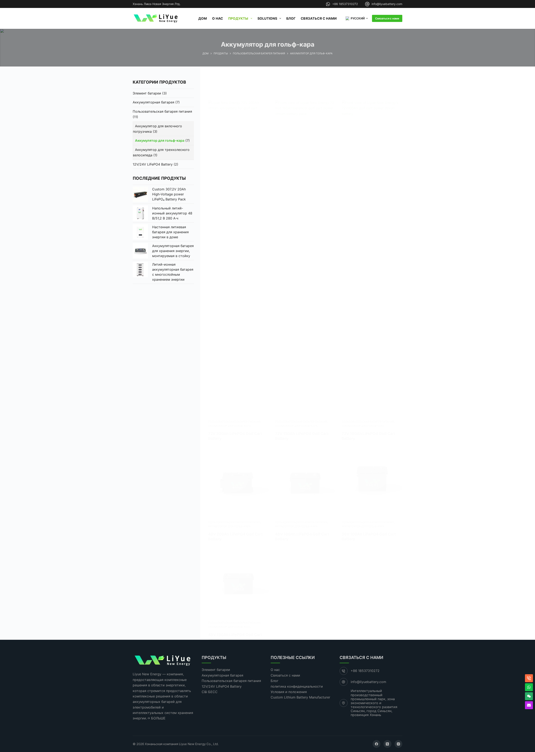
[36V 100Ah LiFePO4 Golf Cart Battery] (372, 483)
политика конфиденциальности (297, 686)
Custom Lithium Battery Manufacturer (300, 697)
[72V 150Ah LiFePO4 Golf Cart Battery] (305, 256)
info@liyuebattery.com (387, 4)
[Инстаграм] (399, 744)
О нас (217, 18)
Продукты (238, 18)
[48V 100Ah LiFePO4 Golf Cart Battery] (305, 483)
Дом (202, 18)
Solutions (267, 18)
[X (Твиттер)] (387, 744)
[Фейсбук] (377, 744)
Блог (291, 18)
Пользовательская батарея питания (234, 421)
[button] (356, 18)
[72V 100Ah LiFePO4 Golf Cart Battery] (372, 256)
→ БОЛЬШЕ (156, 718)
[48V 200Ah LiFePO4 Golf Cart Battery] (238, 483)
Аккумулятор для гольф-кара (229, 425)
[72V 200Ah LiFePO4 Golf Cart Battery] (238, 256)
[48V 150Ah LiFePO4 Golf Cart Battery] (238, 584)
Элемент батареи (147, 93)
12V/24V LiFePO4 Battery (153, 164)
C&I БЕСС (210, 692)
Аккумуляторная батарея (153, 102)
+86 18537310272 (345, 4)
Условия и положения (289, 692)
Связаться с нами (319, 18)
